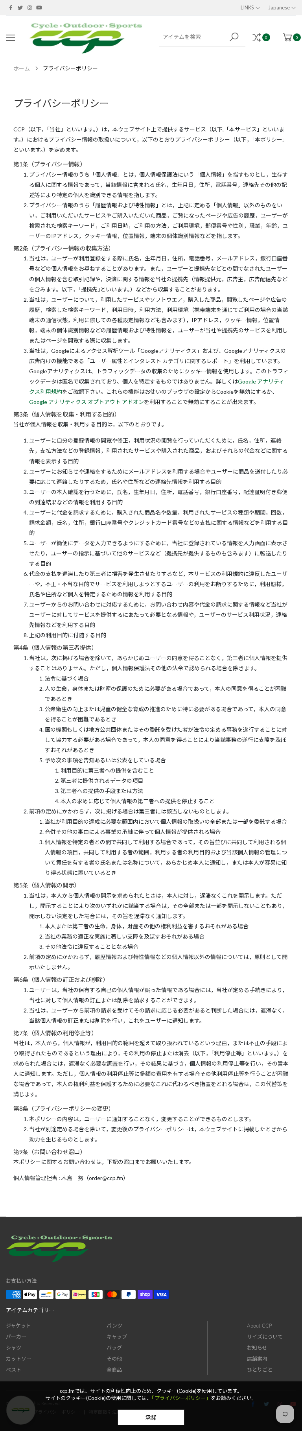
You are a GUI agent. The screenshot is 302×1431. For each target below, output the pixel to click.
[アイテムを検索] (235, 37)
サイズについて (265, 1336)
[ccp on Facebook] (10, 7)
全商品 (114, 1369)
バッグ (114, 1347)
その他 (114, 1358)
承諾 (151, 1417)
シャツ (13, 1347)
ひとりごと (260, 1369)
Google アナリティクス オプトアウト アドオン (86, 401)
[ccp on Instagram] (29, 7)
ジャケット (18, 1325)
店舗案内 (257, 1358)
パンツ (114, 1325)
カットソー (18, 1358)
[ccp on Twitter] (20, 7)
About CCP (259, 1325)
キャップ (117, 1336)
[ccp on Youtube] (39, 7)
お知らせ (257, 1347)
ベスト (13, 1369)
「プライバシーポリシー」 (181, 1398)
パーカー (16, 1336)
